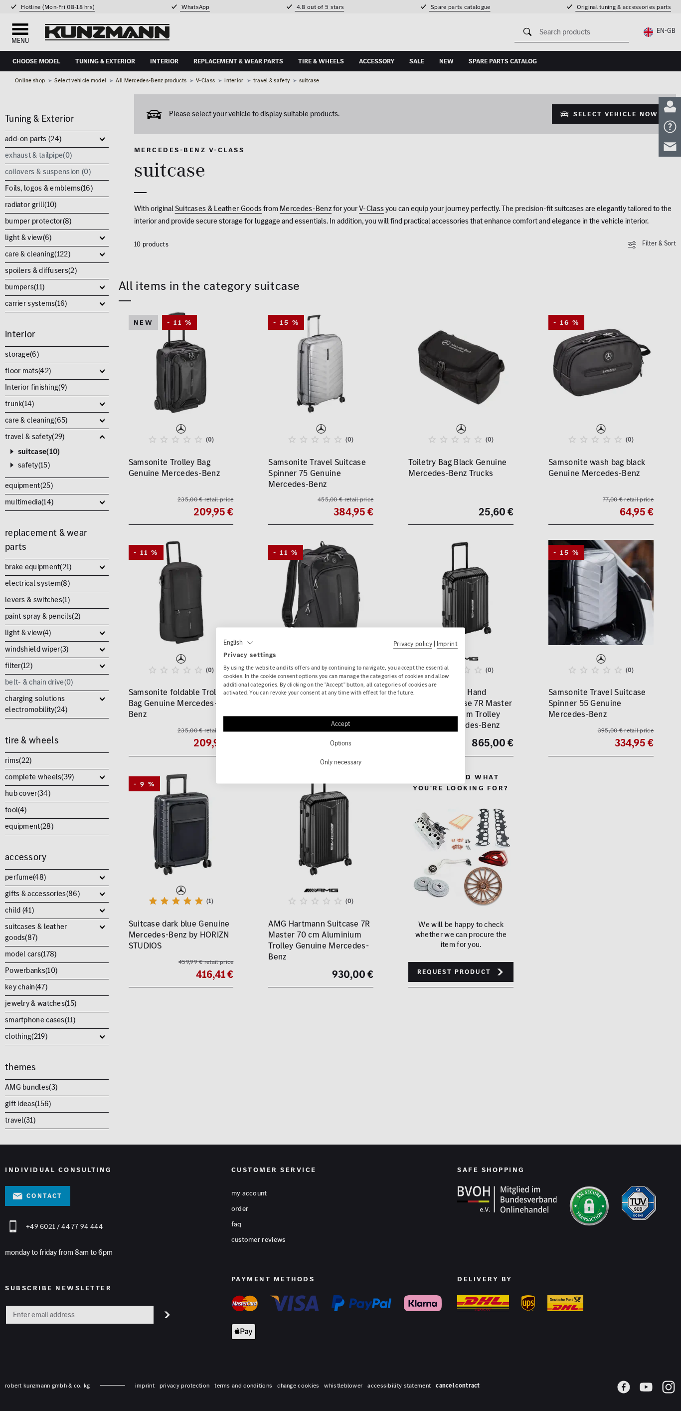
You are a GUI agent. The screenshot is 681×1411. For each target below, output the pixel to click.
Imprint (447, 643)
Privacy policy (412, 643)
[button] (238, 643)
